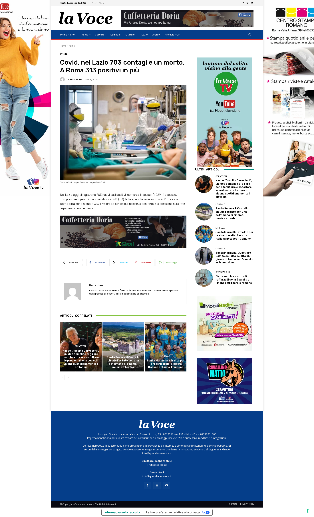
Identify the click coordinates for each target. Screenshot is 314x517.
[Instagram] (247, 3)
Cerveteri (80, 346)
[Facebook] (243, 3)
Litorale (123, 353)
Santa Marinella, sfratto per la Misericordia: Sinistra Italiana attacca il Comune (166, 364)
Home (63, 45)
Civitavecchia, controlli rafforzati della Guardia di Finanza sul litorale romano (234, 280)
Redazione (75, 79)
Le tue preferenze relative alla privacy (173, 512)
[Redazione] (63, 79)
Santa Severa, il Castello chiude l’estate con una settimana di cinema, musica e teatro (123, 362)
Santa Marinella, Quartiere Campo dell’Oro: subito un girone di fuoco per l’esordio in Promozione (234, 257)
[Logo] (86, 18)
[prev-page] (62, 377)
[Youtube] (252, 3)
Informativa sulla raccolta (122, 512)
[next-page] (68, 377)
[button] (249, 35)
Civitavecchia (223, 272)
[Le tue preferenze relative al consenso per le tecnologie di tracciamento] (307, 510)
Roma (72, 45)
